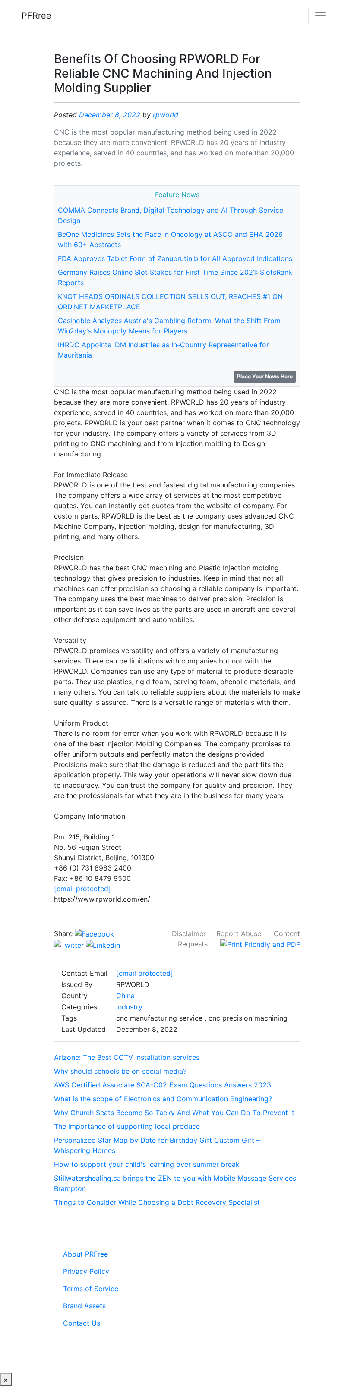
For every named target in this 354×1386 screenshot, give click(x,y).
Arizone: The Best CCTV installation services (126, 1057)
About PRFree (85, 1254)
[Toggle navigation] (320, 15)
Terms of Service (90, 1288)
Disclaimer (189, 933)
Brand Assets (84, 1305)
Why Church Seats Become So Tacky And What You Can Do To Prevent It (174, 1112)
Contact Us (81, 1323)
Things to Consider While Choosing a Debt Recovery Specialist (157, 1202)
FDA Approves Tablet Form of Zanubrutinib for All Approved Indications (175, 258)
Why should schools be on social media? (120, 1071)
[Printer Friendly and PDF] (260, 944)
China (125, 995)
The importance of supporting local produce (127, 1126)
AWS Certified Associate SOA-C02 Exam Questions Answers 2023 (162, 1085)
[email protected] (82, 888)
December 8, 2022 (109, 114)
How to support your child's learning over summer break (147, 1164)
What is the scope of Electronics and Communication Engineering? (163, 1098)
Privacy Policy (86, 1271)
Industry (129, 1007)
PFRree (36, 15)
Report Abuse (238, 933)
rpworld (165, 114)
